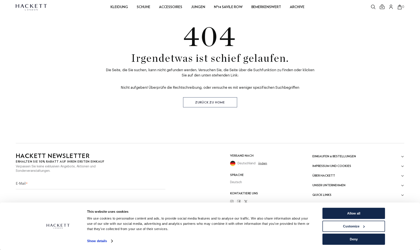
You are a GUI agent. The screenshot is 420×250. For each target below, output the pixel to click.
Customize (351, 226)
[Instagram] (233, 201)
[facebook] (240, 201)
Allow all (353, 213)
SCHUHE (143, 7)
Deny (354, 239)
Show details (97, 241)
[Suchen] (373, 7)
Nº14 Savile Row (228, 7)
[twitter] (247, 202)
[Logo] (31, 7)
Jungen (198, 7)
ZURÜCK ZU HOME (210, 102)
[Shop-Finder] (382, 7)
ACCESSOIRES (170, 7)
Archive (297, 7)
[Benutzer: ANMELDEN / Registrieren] (391, 6)
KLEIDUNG (119, 7)
